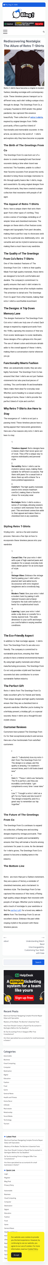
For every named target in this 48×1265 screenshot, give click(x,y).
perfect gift (15, 910)
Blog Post (7, 1181)
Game (6, 1089)
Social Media (8, 1116)
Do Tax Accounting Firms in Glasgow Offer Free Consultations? (20, 1032)
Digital (6, 1074)
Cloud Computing (9, 1063)
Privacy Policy (9, 1185)
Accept (16, 1255)
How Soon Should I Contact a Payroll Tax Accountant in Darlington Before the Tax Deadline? (22, 1026)
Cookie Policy (33, 1249)
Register (7, 1177)
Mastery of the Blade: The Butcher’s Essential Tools (21, 1021)
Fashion (6, 1082)
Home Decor (8, 1101)
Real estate (8, 1108)
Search (38, 962)
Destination (8, 1071)
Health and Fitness (10, 1097)
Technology (7, 1120)
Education (7, 1078)
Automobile (8, 1056)
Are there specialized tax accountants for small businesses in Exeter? (24, 1039)
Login (6, 1174)
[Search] (44, 32)
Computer (7, 1067)
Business (7, 1059)
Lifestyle (6, 1105)
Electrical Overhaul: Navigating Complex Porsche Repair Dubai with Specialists (23, 1016)
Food (5, 1086)
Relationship (8, 1112)
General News (8, 1093)
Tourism (6, 1123)
